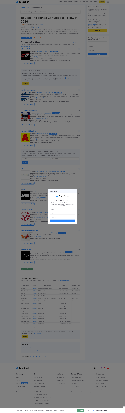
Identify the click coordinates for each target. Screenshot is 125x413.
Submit (62, 221)
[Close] (75, 191)
